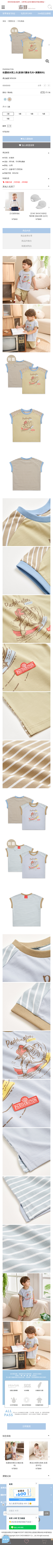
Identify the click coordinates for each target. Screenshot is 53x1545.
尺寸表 (47, 92)
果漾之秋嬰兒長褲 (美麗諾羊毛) (38, 1464)
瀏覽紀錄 (7, 1476)
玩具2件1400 (26, 13)
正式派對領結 (15, 213)
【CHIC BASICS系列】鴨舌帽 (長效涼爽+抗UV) (38, 215)
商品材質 (6, 153)
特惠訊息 (6, 178)
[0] (44, 1542)
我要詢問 (26, 246)
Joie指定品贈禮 (44, 13)
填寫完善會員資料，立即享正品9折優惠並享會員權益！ (27, 2)
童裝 (4, 21)
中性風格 (20, 21)
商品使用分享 (26, 236)
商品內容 (26, 230)
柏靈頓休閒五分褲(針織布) (14, 1464)
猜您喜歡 (7, 1436)
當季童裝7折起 (9, 13)
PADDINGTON (8, 69)
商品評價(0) (26, 241)
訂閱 (46, 1513)
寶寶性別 (11, 21)
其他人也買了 (9, 187)
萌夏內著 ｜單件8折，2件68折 (16, 182)
